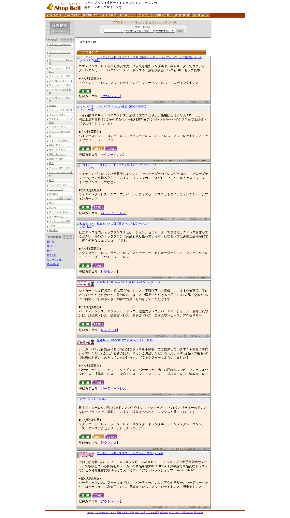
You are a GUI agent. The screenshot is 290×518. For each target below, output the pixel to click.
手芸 (51, 180)
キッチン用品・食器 (59, 168)
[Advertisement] (228, 79)
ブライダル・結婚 (58, 212)
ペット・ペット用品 (59, 221)
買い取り (53, 230)
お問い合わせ (187, 512)
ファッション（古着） (61, 76)
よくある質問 (152, 512)
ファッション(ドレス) (60, 80)
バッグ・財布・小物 (59, 131)
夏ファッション (55, 259)
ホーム (90, 512)
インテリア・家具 (58, 185)
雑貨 (51, 163)
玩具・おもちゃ (57, 149)
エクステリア (56, 189)
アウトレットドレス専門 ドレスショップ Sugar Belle (130, 453)
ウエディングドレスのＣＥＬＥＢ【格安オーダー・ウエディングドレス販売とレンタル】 (148, 59)
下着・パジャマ (57, 114)
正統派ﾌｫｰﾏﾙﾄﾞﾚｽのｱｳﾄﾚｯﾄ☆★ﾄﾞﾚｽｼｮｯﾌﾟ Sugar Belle (128, 282)
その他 (52, 225)
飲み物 (52, 207)
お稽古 (52, 105)
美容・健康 (55, 145)
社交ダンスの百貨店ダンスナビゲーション (123, 223)
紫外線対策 (53, 264)
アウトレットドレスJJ (93, 398)
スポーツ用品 (56, 158)
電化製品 (53, 194)
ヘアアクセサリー (58, 127)
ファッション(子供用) (60, 110)
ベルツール (174, 512)
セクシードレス (112, 154)
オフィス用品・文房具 (61, 198)
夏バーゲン (53, 246)
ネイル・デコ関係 (58, 140)
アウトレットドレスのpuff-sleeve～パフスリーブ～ (128, 165)
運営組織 (198, 512)
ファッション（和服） (61, 85)
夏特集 (50, 241)
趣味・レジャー (57, 154)
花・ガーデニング (58, 216)
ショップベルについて (105, 512)
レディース (109, 330)
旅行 (49, 250)
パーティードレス (113, 213)
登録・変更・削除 (125, 512)
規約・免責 (140, 512)
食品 (51, 203)
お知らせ (164, 512)
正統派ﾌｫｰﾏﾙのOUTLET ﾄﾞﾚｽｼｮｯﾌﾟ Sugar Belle (125, 340)
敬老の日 (51, 255)
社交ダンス (109, 271)
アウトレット (110, 96)
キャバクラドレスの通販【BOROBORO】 (122, 106)
